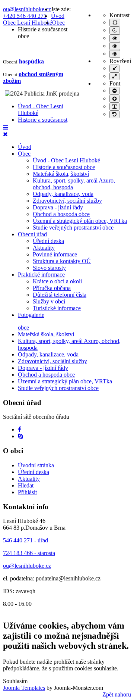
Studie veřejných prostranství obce (73, 227)
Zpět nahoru (116, 694)
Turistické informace (57, 308)
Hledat (26, 485)
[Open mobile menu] (5, 127)
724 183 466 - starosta (29, 553)
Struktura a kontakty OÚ (62, 261)
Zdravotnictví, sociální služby (67, 200)
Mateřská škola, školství (61, 174)
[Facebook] (19, 429)
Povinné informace (55, 254)
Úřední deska (48, 241)
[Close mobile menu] (5, 134)
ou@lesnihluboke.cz (27, 9)
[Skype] (20, 436)
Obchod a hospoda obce (61, 214)
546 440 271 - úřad (25, 540)
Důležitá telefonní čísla (59, 295)
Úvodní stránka (36, 465)
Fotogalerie (31, 315)
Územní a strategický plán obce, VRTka (80, 221)
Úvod (24, 147)
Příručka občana (52, 288)
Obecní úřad (32, 234)
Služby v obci (49, 301)
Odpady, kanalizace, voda (63, 194)
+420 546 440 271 (25, 16)
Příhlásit (27, 492)
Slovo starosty (49, 268)
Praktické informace (41, 274)
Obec (24, 153)
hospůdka (31, 61)
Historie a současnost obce (64, 167)
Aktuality (44, 247)
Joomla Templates (24, 688)
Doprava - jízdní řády (58, 207)
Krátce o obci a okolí (57, 281)
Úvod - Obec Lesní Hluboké (66, 160)
